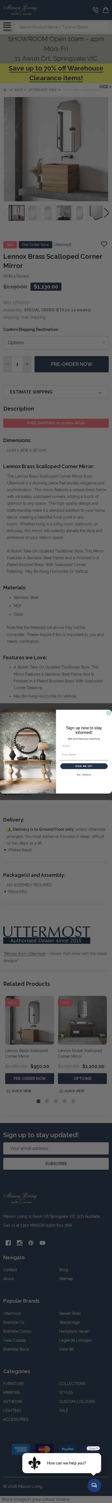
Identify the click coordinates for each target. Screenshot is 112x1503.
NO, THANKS (84, 775)
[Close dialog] (109, 713)
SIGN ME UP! (84, 766)
